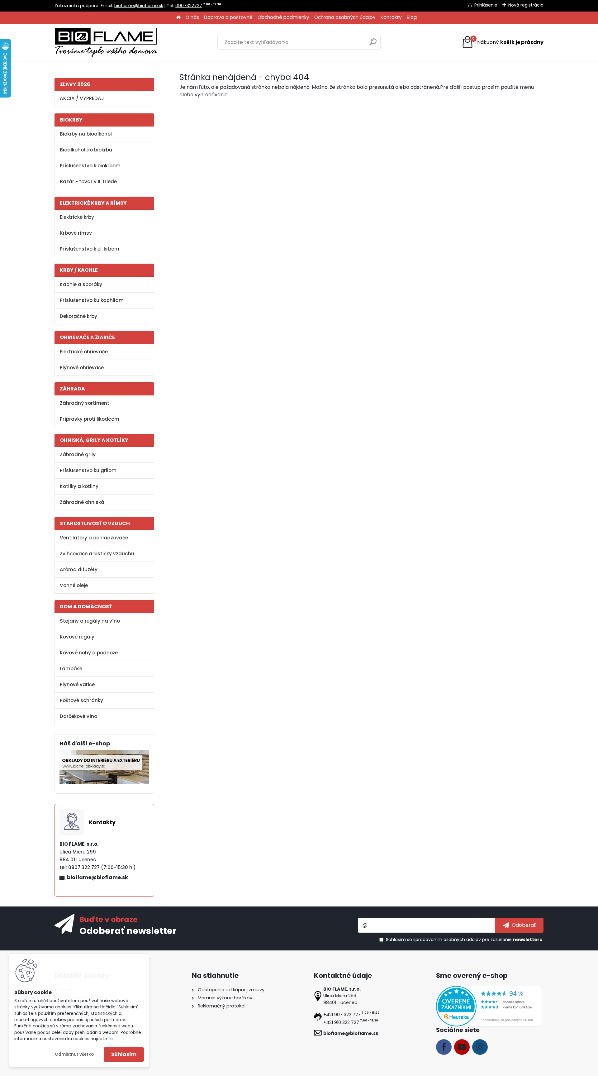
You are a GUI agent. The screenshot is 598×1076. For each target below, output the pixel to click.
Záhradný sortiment (84, 403)
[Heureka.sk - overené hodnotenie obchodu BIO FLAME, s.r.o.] (489, 990)
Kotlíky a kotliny (79, 486)
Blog (412, 17)
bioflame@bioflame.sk (138, 5)
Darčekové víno (78, 716)
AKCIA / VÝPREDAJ (82, 98)
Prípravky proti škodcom (89, 419)
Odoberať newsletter (128, 930)
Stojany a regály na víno (90, 621)
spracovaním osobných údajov (447, 939)
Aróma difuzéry (78, 569)
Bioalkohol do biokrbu (86, 149)
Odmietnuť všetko (74, 1054)
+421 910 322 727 (341, 1022)
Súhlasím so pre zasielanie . (464, 939)
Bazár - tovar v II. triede (88, 181)
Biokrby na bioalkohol (86, 134)
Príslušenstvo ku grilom (88, 470)
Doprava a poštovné (228, 17)
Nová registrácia (525, 5)
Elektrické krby (77, 217)
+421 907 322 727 (342, 1014)
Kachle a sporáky (81, 284)
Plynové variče (77, 684)
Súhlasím (123, 1054)
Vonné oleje (74, 585)
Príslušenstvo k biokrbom (90, 165)
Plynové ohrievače (82, 367)
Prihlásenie (485, 5)
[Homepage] (178, 18)
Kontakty (391, 17)
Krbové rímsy (76, 233)
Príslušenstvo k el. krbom (89, 249)
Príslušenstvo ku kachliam (92, 300)
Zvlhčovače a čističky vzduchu (97, 553)
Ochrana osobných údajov (345, 17)
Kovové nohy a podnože (89, 652)
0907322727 (188, 5)
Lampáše (71, 668)
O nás (192, 17)
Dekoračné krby (78, 316)
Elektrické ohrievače (84, 351)
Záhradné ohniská (82, 502)
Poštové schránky (81, 700)
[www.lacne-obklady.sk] (104, 753)
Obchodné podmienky (283, 17)
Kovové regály (77, 637)
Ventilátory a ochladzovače (94, 537)
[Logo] (106, 42)
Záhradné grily (78, 454)
